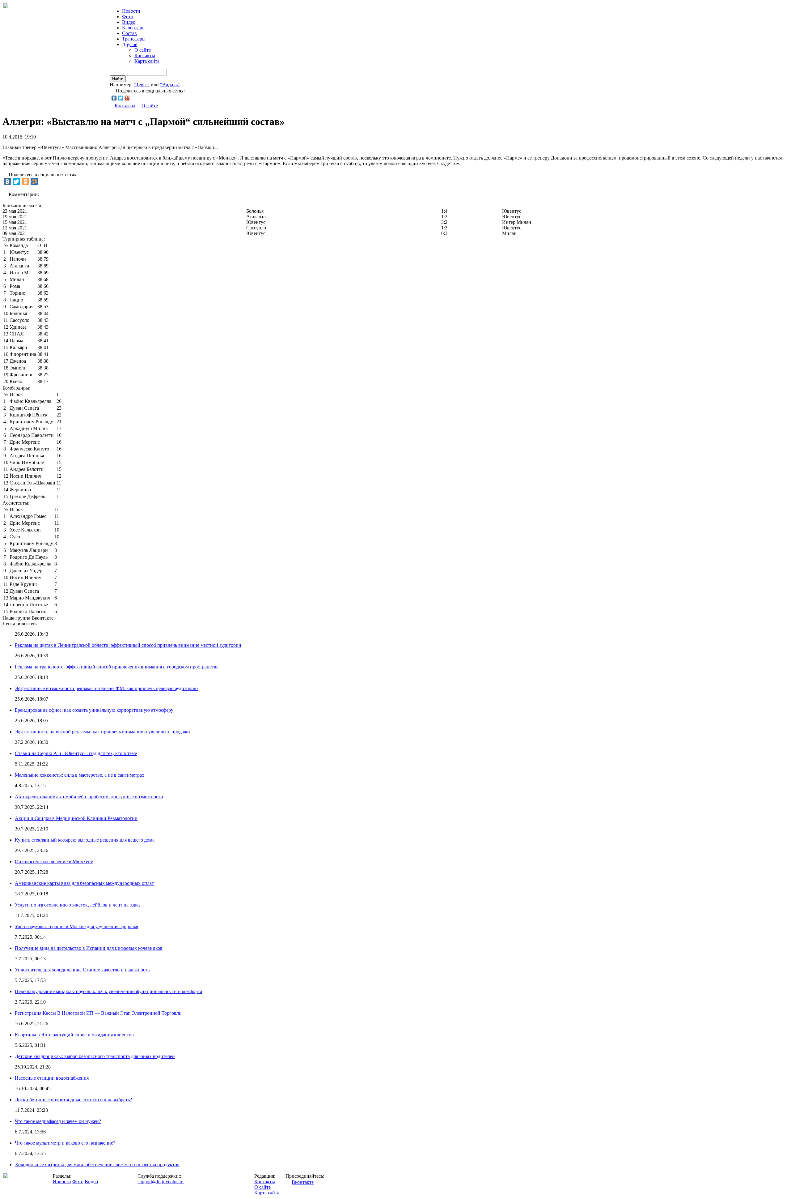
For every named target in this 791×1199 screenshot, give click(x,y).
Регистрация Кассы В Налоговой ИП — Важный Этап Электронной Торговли (98, 1013)
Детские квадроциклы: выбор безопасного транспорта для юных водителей (95, 1056)
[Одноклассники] (25, 181)
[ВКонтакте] (114, 98)
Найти (117, 78)
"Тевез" (142, 84)
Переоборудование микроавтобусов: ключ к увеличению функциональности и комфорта (108, 991)
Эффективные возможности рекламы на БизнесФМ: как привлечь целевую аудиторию (106, 688)
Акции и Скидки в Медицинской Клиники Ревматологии (76, 818)
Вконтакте (303, 1182)
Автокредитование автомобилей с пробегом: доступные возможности (89, 796)
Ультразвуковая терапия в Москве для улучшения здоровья (76, 926)
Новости (62, 1181)
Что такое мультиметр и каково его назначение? (65, 1143)
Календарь (133, 27)
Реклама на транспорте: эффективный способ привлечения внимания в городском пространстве (116, 666)
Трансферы (134, 38)
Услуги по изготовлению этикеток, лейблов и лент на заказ (77, 904)
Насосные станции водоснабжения (52, 1078)
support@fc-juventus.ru (160, 1181)
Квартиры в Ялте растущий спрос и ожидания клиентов (74, 1034)
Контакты (144, 55)
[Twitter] (120, 98)
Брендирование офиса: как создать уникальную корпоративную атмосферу (94, 710)
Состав (129, 33)
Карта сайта (146, 61)
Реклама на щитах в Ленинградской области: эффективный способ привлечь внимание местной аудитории (128, 645)
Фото (127, 16)
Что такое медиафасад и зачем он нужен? (58, 1121)
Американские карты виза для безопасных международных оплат (84, 883)
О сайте (142, 50)
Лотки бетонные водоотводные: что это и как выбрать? (73, 1099)
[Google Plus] (127, 98)
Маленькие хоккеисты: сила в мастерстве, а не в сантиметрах (79, 775)
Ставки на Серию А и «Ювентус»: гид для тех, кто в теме (76, 753)
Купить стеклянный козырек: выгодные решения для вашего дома (84, 840)
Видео (128, 22)
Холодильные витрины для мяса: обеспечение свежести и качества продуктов (97, 1164)
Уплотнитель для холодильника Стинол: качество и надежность (82, 969)
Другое (129, 44)
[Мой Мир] (34, 181)
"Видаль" (170, 84)
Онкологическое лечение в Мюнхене (54, 861)
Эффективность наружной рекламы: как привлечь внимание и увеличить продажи (102, 731)
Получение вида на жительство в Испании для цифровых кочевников (89, 948)
